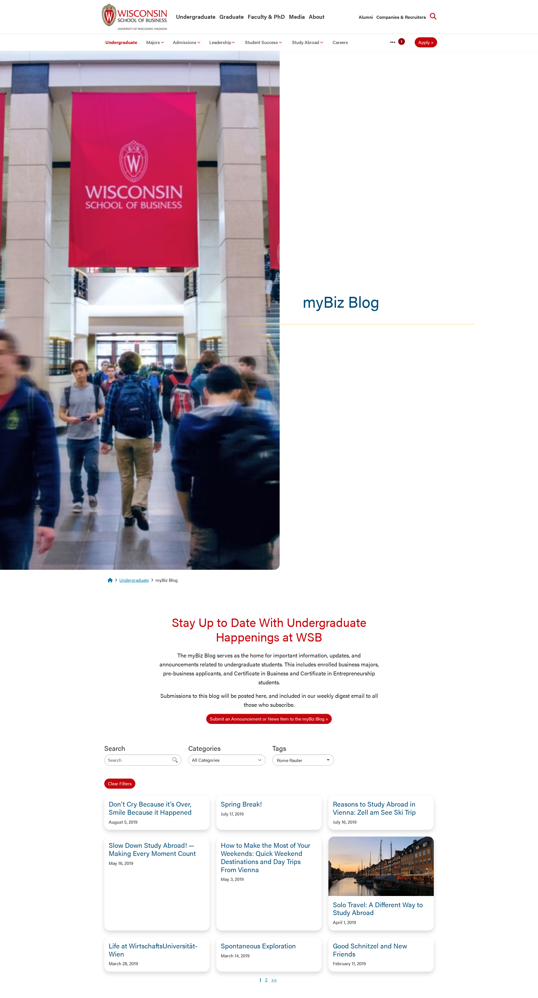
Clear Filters (120, 783)
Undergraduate (195, 16)
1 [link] (260, 979)
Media (297, 16)
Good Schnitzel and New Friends (370, 949)
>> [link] (274, 979)
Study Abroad (305, 42)
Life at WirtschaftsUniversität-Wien (153, 949)
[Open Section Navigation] (392, 42)
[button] (303, 760)
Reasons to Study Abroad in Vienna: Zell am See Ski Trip (374, 808)
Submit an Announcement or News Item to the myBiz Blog (267, 718)
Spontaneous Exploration (258, 945)
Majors (153, 42)
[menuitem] (194, 17)
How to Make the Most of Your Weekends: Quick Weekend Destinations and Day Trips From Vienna (265, 857)
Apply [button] (424, 42)
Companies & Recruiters (401, 17)
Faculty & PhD (266, 16)
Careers (340, 42)
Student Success (261, 42)
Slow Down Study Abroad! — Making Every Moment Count (152, 849)
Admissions (184, 42)
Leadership (220, 42)
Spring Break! (241, 804)
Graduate (231, 16)
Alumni (366, 17)
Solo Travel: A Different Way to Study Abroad (378, 908)
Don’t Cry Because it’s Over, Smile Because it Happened (150, 808)
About (316, 16)
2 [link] (266, 979)
